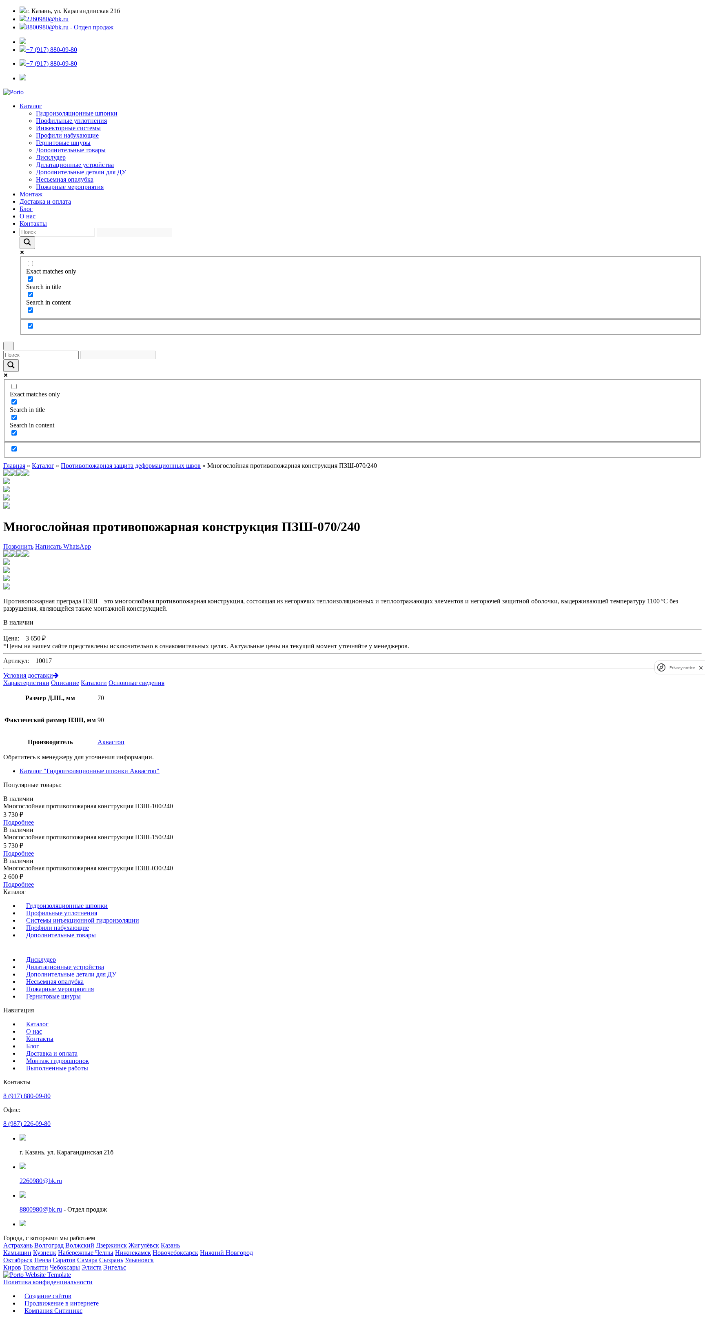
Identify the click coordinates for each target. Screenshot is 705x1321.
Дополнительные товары (71, 150)
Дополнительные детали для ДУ (81, 172)
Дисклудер (51, 157)
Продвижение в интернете (61, 1303)
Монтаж (31, 194)
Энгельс (114, 1267)
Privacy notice (682, 667)
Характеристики (26, 682)
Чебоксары (65, 1267)
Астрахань (18, 1245)
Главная (14, 465)
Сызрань (111, 1260)
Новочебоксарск (175, 1252)
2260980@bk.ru (47, 19)
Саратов (64, 1260)
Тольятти (35, 1267)
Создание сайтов (47, 1295)
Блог (26, 208)
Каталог (31, 105)
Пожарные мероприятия (70, 186)
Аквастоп (111, 741)
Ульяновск (139, 1260)
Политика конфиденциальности (48, 1282)
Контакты (33, 223)
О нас (27, 216)
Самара (87, 1260)
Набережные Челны (85, 1252)
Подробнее (18, 822)
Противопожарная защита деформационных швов (131, 465)
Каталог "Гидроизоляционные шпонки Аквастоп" (90, 770)
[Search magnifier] (27, 242)
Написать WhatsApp (63, 546)
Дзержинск (111, 1245)
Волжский (79, 1245)
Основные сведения (136, 682)
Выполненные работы (57, 1068)
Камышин (17, 1252)
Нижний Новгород (226, 1252)
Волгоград (49, 1245)
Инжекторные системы (68, 128)
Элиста (92, 1267)
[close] (701, 668)
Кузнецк (44, 1252)
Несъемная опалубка (64, 179)
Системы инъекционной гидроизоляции (82, 920)
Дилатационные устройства (75, 164)
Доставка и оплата (45, 201)
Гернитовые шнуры (63, 142)
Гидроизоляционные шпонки (77, 113)
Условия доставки (28, 675)
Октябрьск (18, 1260)
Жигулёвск (144, 1245)
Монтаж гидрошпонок (57, 1060)
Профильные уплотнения (71, 120)
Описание (65, 682)
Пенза (42, 1260)
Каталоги (94, 682)
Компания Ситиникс (53, 1310)
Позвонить (18, 546)
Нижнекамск (133, 1252)
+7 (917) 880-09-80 (51, 49)
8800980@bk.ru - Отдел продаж (69, 27)
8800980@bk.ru (41, 1209)
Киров (12, 1267)
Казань (170, 1245)
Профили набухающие (67, 135)
